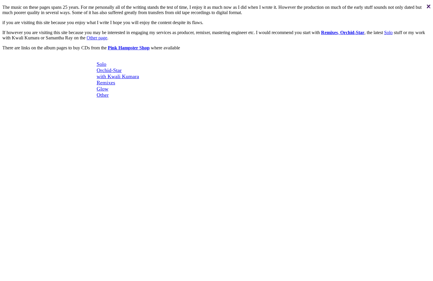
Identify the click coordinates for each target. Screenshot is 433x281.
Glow (102, 89)
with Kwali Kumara (118, 76)
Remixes (106, 83)
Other (103, 95)
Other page (97, 37)
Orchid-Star (109, 70)
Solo (388, 32)
